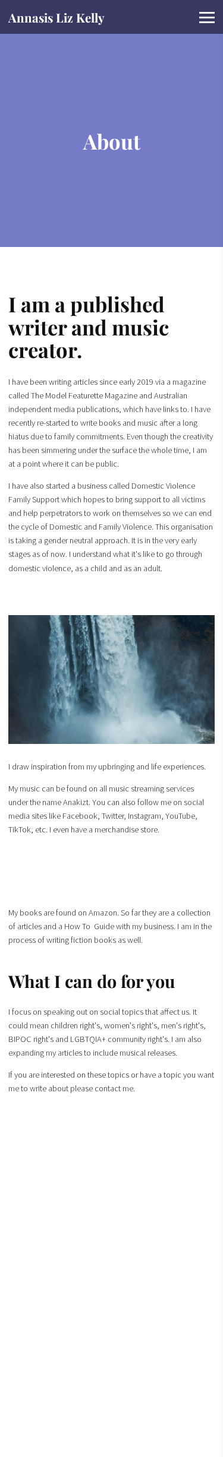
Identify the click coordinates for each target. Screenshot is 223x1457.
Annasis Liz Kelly (56, 17)
